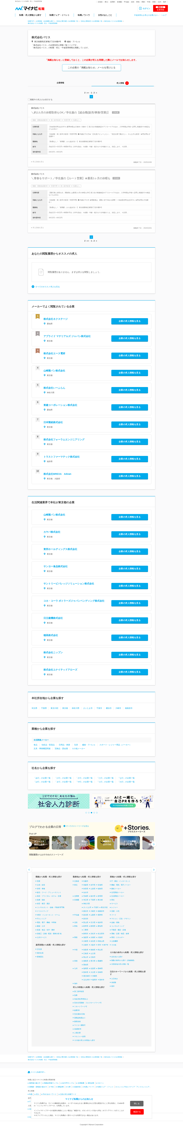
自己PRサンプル (68, 1083)
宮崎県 (100, 972)
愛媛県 (100, 961)
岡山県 (100, 950)
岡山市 (85, 957)
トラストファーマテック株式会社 (62, 456)
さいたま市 (88, 708)
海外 (164, 2)
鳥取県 (85, 950)
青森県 (85, 885)
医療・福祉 (41, 900)
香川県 (93, 961)
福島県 (100, 889)
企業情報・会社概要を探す (45, 21)
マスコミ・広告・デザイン (121, 919)
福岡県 (85, 968)
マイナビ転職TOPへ (38, 1072)
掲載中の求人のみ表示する (41, 99)
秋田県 (85, 889)
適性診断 (91, 1083)
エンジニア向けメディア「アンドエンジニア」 (134, 1087)
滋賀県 (85, 937)
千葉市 (99, 708)
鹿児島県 (86, 976)
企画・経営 (41, 885)
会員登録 (160, 8)
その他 (113, 945)
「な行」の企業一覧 (126, 778)
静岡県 (93, 926)
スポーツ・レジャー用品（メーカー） (115, 745)
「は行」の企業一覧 (42, 782)
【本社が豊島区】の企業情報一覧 (91, 21)
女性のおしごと (105, 15)
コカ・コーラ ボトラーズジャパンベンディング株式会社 (74, 600)
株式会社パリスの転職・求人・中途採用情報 (42, 23)
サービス (114, 904)
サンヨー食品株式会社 (56, 566)
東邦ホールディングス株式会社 (60, 549)
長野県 (100, 915)
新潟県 (85, 915)
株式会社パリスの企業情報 (113, 21)
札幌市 (85, 881)
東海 (137, 2)
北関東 (112, 2)
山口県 (93, 953)
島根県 (93, 950)
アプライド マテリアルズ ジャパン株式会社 (67, 336)
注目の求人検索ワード (68, 1094)
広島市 (93, 957)
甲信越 (126, 2)
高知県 (85, 965)
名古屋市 (101, 934)
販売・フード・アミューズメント (49, 892)
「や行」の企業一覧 (84, 782)
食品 (35, 745)
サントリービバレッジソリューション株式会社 (69, 583)
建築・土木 (41, 926)
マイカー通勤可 (79, 1025)
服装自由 (77, 1021)
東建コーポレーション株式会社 (60, 405)
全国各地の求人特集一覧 (120, 964)
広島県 (85, 953)
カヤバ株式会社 (52, 532)
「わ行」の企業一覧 (126, 782)
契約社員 (40, 953)
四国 (154, 2)
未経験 (113, 982)
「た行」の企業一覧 (105, 778)
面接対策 (77, 1087)
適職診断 (60, 1087)
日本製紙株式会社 (53, 422)
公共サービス (42, 937)
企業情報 (60, 83)
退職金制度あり (79, 1018)
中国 (148, 2)
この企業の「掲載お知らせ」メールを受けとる (91, 67)
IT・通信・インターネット (120, 881)
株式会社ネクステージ (56, 319)
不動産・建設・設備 (118, 930)
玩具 (76, 745)
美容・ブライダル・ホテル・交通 (49, 896)
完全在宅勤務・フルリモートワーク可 (88, 1003)
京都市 (85, 945)
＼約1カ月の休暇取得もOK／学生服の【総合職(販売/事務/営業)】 (70, 112)
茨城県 (85, 896)
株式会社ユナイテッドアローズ (60, 669)
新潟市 (85, 919)
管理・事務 (41, 889)
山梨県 (93, 915)
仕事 (69, 1087)
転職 (30, 1094)
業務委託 (40, 957)
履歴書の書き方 (34, 1083)
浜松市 (93, 934)
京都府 (93, 937)
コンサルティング (117, 926)
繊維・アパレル (88, 745)
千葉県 (44, 708)
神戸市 (105, 945)
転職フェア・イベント (60, 15)
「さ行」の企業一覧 (84, 778)
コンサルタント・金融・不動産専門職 (50, 907)
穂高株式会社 (51, 635)
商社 (113, 900)
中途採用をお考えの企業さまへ (146, 15)
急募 (75, 995)
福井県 (100, 922)
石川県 (93, 922)
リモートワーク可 (80, 1006)
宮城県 (100, 885)
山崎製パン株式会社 (54, 370)
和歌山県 (101, 941)
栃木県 (93, 896)
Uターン (101, 1083)
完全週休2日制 (79, 1014)
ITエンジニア (41, 919)
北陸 (132, 2)
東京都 (65, 708)
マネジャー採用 (79, 1036)
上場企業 (77, 1033)
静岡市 (85, 934)
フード (113, 915)
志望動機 (81, 1083)
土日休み (114, 979)
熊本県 (85, 972)
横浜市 (109, 708)
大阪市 (93, 945)
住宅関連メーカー (117, 892)
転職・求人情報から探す (30, 15)
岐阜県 (85, 926)
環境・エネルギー (117, 937)
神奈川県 (75, 708)
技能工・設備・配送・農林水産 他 (49, 934)
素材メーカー (116, 889)
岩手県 (93, 885)
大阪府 (100, 937)
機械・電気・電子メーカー (121, 885)
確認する (137, 1112)
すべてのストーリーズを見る (77, 826)
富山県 (85, 922)
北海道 (100, 2)
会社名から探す (117, 957)
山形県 (93, 889)
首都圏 (119, 2)
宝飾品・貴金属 (61, 748)
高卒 (113, 986)
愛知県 (100, 926)
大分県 (93, 972)
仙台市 (85, 892)
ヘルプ (164, 15)
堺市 (99, 945)
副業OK (77, 1010)
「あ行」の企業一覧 (42, 778)
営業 (38, 881)
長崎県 (100, 968)
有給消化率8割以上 (81, 999)
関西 (143, 2)
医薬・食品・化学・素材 (46, 930)
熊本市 (101, 980)
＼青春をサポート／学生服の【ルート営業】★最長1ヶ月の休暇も (70, 178)
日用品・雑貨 (64, 745)
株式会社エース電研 (54, 353)
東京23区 (54, 708)
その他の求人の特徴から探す (84, 1040)
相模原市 (128, 708)
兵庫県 (85, 941)
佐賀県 (93, 968)
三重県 (85, 930)
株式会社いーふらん (54, 387)
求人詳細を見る (38, 162)
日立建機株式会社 (53, 618)
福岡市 (94, 980)
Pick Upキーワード (50, 1094)
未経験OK (77, 1029)
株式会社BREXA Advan (57, 474)
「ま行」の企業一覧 (63, 782)
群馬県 (100, 896)
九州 (159, 2)
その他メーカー (78, 748)
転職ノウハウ (84, 15)
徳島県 (85, 961)
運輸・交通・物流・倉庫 (120, 934)
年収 (52, 1087)
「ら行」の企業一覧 (105, 782)
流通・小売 (115, 911)
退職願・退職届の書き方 (38, 1087)
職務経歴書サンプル (51, 1083)
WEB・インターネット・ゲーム (48, 915)
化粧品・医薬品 (48, 745)
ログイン (146, 8)
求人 (37, 1094)
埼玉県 (34, 708)
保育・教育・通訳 (43, 904)
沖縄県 (94, 976)
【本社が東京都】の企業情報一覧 (67, 21)
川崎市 (118, 708)
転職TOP (31, 21)
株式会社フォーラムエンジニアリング (64, 439)
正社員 (39, 949)
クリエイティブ (42, 911)
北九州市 (86, 980)
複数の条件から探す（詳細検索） (123, 960)
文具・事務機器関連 (42, 748)
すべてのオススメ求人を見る (47, 287)
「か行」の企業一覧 (63, 778)
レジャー (114, 907)
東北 (106, 2)
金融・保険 (115, 922)
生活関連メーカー (41, 740)
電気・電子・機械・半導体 (46, 922)
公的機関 (114, 941)
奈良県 (93, 941)
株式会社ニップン (53, 652)
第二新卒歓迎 (79, 991)
